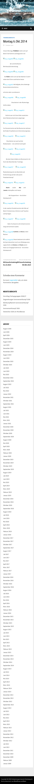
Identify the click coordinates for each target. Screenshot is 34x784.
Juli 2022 (6, 388)
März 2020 (6, 450)
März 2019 (6, 489)
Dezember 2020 (8, 427)
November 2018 (8, 502)
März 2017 (6, 567)
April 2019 (6, 486)
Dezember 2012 (8, 734)
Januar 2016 (7, 613)
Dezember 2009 (8, 757)
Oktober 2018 (7, 505)
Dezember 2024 (8, 348)
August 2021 (7, 407)
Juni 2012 (6, 747)
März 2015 (6, 646)
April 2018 (6, 525)
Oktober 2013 (7, 701)
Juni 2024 (6, 358)
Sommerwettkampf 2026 (11, 308)
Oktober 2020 (7, 433)
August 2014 (7, 669)
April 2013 (6, 721)
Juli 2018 (6, 515)
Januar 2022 (7, 394)
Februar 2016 (7, 610)
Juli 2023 (6, 368)
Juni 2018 (6, 518)
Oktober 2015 (7, 623)
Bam (24, 781)
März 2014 (6, 685)
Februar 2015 (7, 649)
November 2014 (8, 659)
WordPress (17, 781)
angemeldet (14, 280)
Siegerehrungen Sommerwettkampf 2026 (16, 299)
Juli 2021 (6, 410)
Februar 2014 (7, 688)
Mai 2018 (6, 522)
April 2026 (6, 335)
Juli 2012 (6, 744)
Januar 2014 (7, 692)
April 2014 (6, 682)
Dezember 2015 (8, 616)
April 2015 (6, 643)
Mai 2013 (6, 718)
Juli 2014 (6, 672)
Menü (5, 28)
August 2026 (7, 329)
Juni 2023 (6, 371)
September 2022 (8, 381)
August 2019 (7, 473)
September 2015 (8, 626)
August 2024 (7, 355)
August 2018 (7, 512)
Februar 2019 (7, 492)
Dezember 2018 (8, 499)
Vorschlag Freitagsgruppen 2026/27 (14, 296)
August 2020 (7, 440)
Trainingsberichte (9, 37)
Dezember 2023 (8, 361)
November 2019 (8, 463)
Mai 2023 (6, 374)
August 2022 (7, 384)
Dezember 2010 (8, 754)
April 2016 (6, 603)
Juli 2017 (6, 554)
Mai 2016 (6, 600)
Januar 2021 (7, 423)
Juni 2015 (6, 636)
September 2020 (8, 437)
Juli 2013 (6, 711)
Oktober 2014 (7, 662)
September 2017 (8, 548)
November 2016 (8, 580)
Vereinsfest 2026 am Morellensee (14, 312)
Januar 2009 (7, 764)
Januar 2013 (7, 731)
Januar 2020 (7, 456)
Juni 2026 (6, 332)
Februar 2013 (7, 728)
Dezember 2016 (8, 577)
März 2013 (6, 724)
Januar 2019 (7, 495)
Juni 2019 (6, 479)
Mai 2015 (6, 639)
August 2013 (7, 708)
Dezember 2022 (8, 378)
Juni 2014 (6, 675)
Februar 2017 (7, 571)
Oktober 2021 (7, 401)
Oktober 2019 (7, 466)
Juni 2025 (6, 345)
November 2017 (8, 541)
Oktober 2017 (7, 544)
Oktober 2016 (7, 584)
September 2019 (8, 469)
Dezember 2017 (8, 538)
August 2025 (7, 342)
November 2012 (8, 737)
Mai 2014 (6, 679)
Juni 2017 (6, 558)
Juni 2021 (6, 414)
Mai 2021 (6, 417)
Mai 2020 (6, 443)
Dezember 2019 (8, 459)
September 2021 (8, 404)
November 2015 (8, 620)
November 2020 (8, 430)
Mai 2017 (6, 561)
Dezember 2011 (8, 750)
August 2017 (7, 551)
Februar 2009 (7, 760)
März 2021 (6, 420)
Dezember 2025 (8, 338)
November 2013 (8, 698)
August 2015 (7, 629)
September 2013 (8, 705)
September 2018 (8, 508)
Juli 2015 (6, 633)
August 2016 (7, 590)
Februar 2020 (7, 453)
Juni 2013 (6, 714)
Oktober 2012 (7, 741)
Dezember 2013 (8, 695)
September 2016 (8, 587)
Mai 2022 (6, 391)
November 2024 (8, 352)
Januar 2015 (7, 652)
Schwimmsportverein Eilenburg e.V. (22, 779)
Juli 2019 (6, 476)
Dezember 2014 (8, 656)
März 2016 (6, 607)
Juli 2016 (6, 594)
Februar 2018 (7, 531)
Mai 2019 (6, 482)
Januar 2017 (7, 574)
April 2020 (6, 446)
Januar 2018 (7, 535)
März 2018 (6, 528)
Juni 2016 (6, 597)
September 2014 (8, 665)
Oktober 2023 (7, 365)
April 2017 (6, 564)
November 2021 (8, 397)
